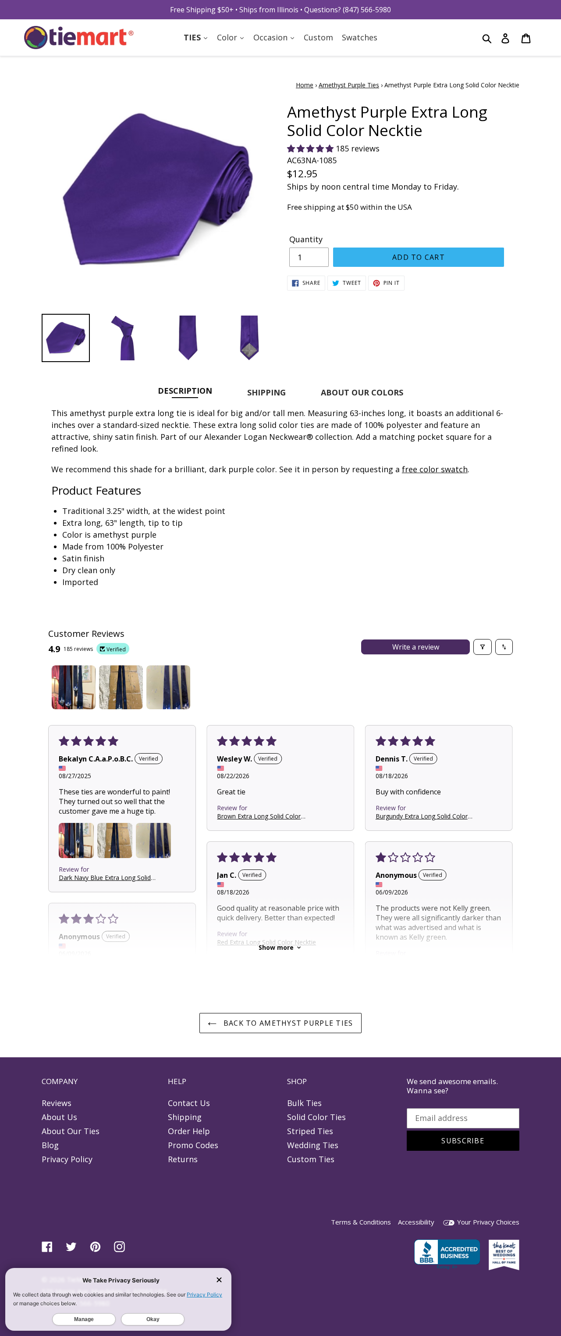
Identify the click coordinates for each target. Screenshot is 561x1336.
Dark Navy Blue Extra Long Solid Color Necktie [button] (105, 877)
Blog (50, 1145)
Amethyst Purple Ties (349, 85)
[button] (311, 148)
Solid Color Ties (316, 1117)
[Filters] (482, 647)
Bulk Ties (304, 1103)
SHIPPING (266, 392)
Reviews (56, 1103)
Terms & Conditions (361, 1221)
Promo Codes (193, 1145)
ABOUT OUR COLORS (362, 392)
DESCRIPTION (185, 390)
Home (304, 85)
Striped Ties (310, 1131)
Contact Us (189, 1103)
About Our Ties (70, 1131)
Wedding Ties (312, 1145)
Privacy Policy (67, 1159)
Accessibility (416, 1221)
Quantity (306, 239)
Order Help (189, 1131)
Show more (276, 947)
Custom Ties (310, 1159)
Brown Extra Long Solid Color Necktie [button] (259, 816)
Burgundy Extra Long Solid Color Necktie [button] (422, 816)
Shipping (185, 1117)
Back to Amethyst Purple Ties (287, 1023)
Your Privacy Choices (487, 1221)
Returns (183, 1159)
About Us (59, 1117)
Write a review (415, 647)
